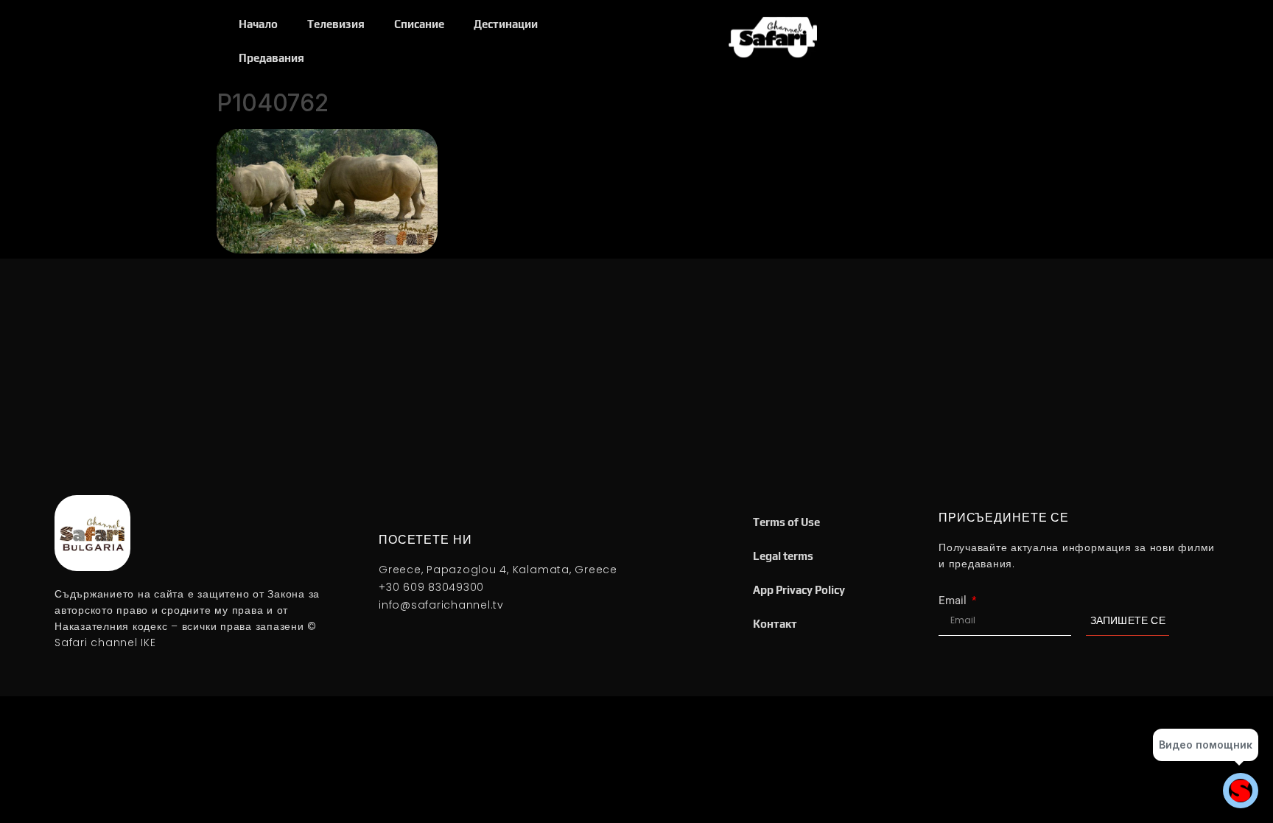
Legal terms (783, 556)
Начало (258, 24)
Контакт (775, 623)
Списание (419, 24)
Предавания (271, 58)
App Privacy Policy (799, 590)
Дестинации (506, 24)
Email (954, 600)
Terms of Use (786, 522)
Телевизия (336, 24)
